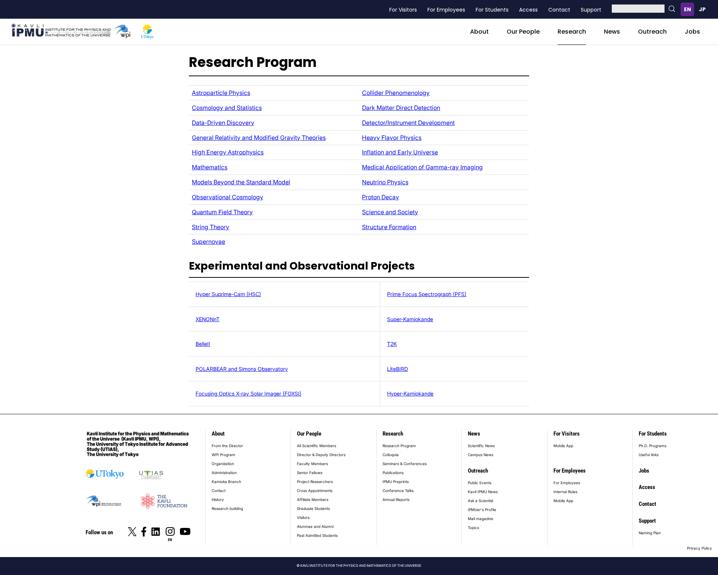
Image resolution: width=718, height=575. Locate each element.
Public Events (479, 482)
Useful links (649, 454)
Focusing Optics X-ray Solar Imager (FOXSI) (248, 393)
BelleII (203, 344)
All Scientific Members (316, 445)
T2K (392, 344)
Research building (227, 508)
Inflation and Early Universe (400, 152)
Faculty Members (312, 463)
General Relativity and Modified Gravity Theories (259, 137)
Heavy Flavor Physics (391, 137)
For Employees (446, 9)
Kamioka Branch (226, 481)
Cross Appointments (314, 490)
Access (528, 9)
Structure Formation (389, 227)
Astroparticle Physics (221, 92)
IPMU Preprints (396, 481)
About (479, 31)
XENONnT (208, 319)
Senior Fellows (309, 472)
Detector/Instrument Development (408, 122)
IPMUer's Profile (482, 509)
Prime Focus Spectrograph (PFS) (426, 294)
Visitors (303, 517)
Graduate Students (313, 508)
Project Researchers (315, 481)
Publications (393, 472)
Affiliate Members (312, 499)
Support (591, 9)
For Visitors (403, 9)
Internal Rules (565, 491)
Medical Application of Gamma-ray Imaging (422, 167)
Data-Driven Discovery (223, 122)
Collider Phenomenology (396, 92)
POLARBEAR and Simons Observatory (242, 369)
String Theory (210, 227)
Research (572, 31)
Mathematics (209, 167)
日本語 (702, 9)
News (612, 31)
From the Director (227, 445)
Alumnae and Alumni (315, 526)
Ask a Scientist (480, 500)
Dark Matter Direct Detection (401, 107)
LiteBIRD (397, 369)
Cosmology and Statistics (227, 107)
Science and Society (390, 212)
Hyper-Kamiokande (410, 393)
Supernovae (208, 241)
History (218, 499)
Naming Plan (650, 533)
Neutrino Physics (385, 182)
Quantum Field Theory (222, 212)
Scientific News (481, 445)
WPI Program (223, 454)
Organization (223, 463)
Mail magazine (480, 518)
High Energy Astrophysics (228, 152)
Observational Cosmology (227, 197)
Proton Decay (380, 197)
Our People (523, 31)
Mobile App (563, 445)
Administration (224, 472)
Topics (473, 527)
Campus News (480, 454)
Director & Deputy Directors (321, 454)
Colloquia (391, 454)
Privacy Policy (699, 548)
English (687, 9)
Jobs (692, 31)
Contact (559, 9)
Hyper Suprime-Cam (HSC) (228, 294)
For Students (492, 9)
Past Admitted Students (317, 535)
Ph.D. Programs (652, 445)
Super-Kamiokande (410, 319)
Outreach (652, 31)
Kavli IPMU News (483, 491)
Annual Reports (396, 499)
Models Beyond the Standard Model (241, 182)
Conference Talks (398, 490)
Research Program (399, 445)
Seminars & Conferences (405, 463)
